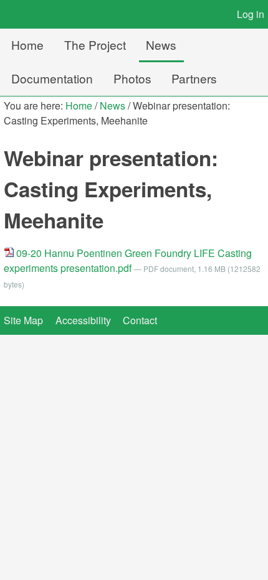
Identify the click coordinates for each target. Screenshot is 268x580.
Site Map (23, 320)
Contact (140, 320)
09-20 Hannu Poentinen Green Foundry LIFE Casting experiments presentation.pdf (128, 260)
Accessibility (83, 320)
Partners (194, 78)
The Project (95, 44)
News (161, 44)
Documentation (52, 78)
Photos (132, 78)
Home (27, 44)
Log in (250, 14)
